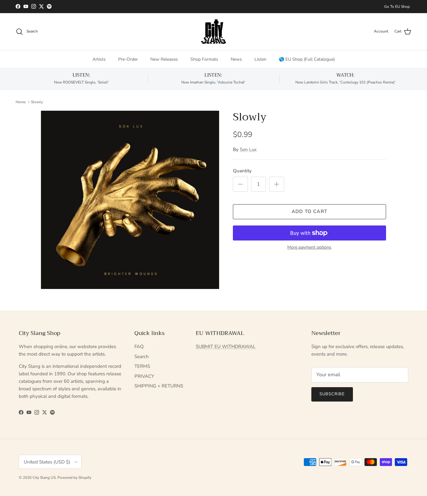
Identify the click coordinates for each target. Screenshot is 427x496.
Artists (99, 59)
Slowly (37, 101)
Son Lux (248, 149)
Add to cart (309, 211)
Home (21, 101)
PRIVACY (144, 376)
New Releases (164, 59)
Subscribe (332, 394)
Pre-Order (128, 59)
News (236, 59)
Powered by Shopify (74, 477)
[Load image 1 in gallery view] (130, 200)
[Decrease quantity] (240, 184)
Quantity (242, 171)
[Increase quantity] (276, 184)
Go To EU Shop (397, 6)
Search (141, 356)
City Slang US (44, 477)
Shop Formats (204, 59)
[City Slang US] (213, 31)
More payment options (309, 247)
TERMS (142, 366)
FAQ (139, 346)
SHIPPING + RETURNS (158, 386)
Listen (260, 59)
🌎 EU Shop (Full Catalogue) (307, 59)
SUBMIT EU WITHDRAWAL (225, 346)
